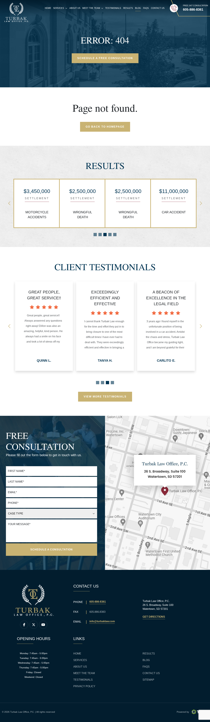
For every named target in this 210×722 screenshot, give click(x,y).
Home (48, 8)
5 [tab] (114, 234)
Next (201, 203)
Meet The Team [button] (93, 9)
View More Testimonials (105, 396)
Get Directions (154, 616)
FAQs (146, 8)
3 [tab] (105, 234)
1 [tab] (95, 234)
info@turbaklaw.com (102, 621)
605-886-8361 (97, 601)
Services (80, 660)
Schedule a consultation (51, 549)
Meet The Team (84, 673)
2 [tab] (100, 234)
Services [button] (60, 9)
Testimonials (113, 8)
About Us (74, 8)
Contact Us (158, 8)
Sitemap (148, 679)
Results (128, 8)
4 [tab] (110, 234)
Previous (9, 203)
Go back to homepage (105, 126)
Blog (138, 8)
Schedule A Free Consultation (105, 58)
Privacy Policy (84, 686)
